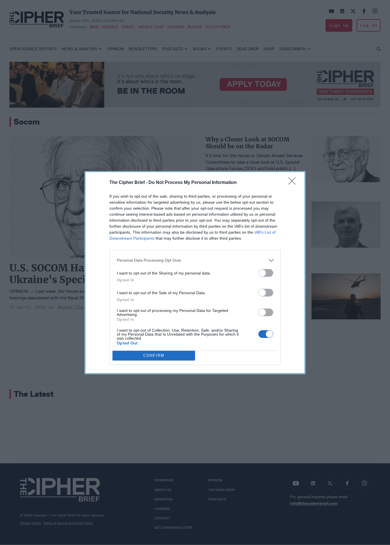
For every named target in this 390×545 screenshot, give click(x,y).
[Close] (293, 182)
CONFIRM (153, 355)
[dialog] (195, 273)
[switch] (265, 273)
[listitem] (195, 260)
